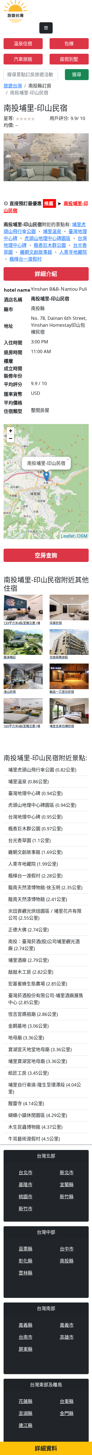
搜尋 (76, 74)
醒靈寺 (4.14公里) (26, 1103)
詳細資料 (46, 1448)
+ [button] (10, 431)
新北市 (67, 1172)
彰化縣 (25, 1261)
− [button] (10, 438)
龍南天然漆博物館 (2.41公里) (37, 899)
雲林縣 (25, 1273)
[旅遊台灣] (15, 10)
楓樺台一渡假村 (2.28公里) (35, 876)
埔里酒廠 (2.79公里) (28, 960)
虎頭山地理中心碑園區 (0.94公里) (42, 805)
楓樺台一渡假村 (25, 259)
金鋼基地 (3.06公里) (28, 1026)
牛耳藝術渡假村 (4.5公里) (34, 1139)
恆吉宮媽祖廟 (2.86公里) (33, 1014)
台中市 (67, 1249)
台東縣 (67, 1401)
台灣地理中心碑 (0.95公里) (35, 817)
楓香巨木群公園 (50, 245)
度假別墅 (69, 59)
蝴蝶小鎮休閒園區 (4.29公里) (37, 1115)
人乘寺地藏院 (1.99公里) (33, 864)
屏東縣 (25, 1349)
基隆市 (25, 1184)
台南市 (25, 1337)
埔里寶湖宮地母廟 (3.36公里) (37, 1061)
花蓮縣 (25, 1401)
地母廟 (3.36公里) (26, 1038)
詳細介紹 (46, 273)
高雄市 (67, 1337)
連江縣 (25, 1425)
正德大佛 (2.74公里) (28, 930)
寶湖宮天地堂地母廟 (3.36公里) (40, 1049)
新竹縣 (67, 1196)
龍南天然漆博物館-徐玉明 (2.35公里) (45, 887)
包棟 (69, 43)
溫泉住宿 (23, 43)
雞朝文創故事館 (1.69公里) (35, 852)
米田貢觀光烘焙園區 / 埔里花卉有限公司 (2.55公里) (45, 914)
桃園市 (25, 1196)
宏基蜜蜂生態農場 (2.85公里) (37, 984)
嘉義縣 (25, 1325)
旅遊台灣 (13, 86)
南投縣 (67, 1261)
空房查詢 (46, 555)
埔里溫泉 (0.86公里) (28, 781)
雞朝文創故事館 (36, 252)
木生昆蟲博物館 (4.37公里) (35, 1127)
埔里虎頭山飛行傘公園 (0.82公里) (42, 770)
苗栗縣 (25, 1249)
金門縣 (67, 1413)
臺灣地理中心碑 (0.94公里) (35, 793)
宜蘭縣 (67, 1184)
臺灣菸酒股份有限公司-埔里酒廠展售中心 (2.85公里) (45, 998)
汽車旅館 (23, 59)
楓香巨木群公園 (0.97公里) (35, 829)
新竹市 (25, 1209)
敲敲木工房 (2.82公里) (30, 972)
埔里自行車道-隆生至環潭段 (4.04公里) (44, 1088)
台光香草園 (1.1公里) (29, 840)
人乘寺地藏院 (73, 252)
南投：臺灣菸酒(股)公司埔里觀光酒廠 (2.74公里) (44, 944)
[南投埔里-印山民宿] (46, 157)
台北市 (25, 1172)
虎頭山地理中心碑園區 (48, 238)
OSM (82, 535)
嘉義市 (67, 1325)
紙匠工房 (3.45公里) (28, 1073)
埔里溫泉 (52, 231)
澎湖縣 (25, 1413)
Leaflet (68, 535)
